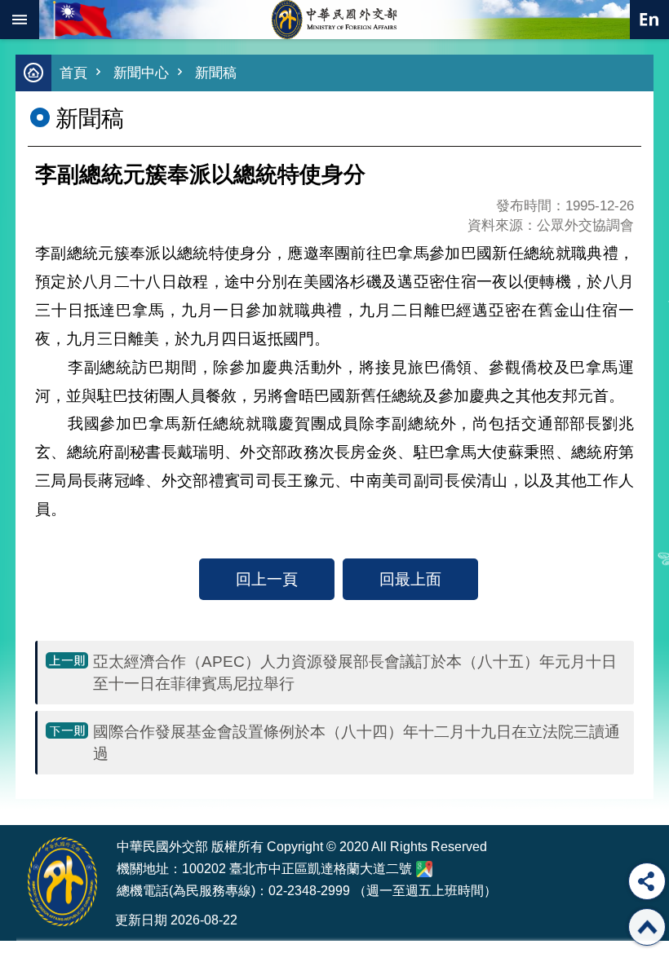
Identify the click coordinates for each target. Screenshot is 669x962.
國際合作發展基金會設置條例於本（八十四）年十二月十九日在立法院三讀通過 (356, 742)
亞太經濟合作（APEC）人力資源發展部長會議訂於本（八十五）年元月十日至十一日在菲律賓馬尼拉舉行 (355, 672)
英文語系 (649, 19)
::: (26, 794)
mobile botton (19, 19)
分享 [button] (647, 881)
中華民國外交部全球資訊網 (334, 19)
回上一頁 (267, 579)
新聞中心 (141, 73)
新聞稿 (216, 73)
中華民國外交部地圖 (424, 869)
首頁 (73, 73)
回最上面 (410, 579)
